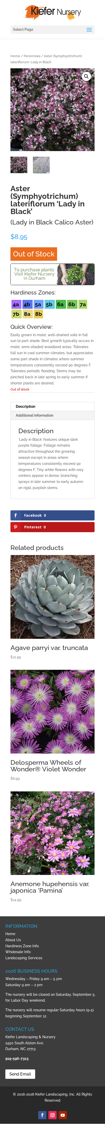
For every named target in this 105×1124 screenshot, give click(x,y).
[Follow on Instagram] (52, 1115)
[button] (86, 76)
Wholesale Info (18, 952)
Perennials (32, 56)
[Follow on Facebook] (42, 1115)
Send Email (20, 1074)
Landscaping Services (23, 958)
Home (15, 56)
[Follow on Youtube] (63, 1115)
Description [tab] (25, 406)
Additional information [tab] (34, 415)
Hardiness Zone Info (22, 946)
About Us (13, 940)
